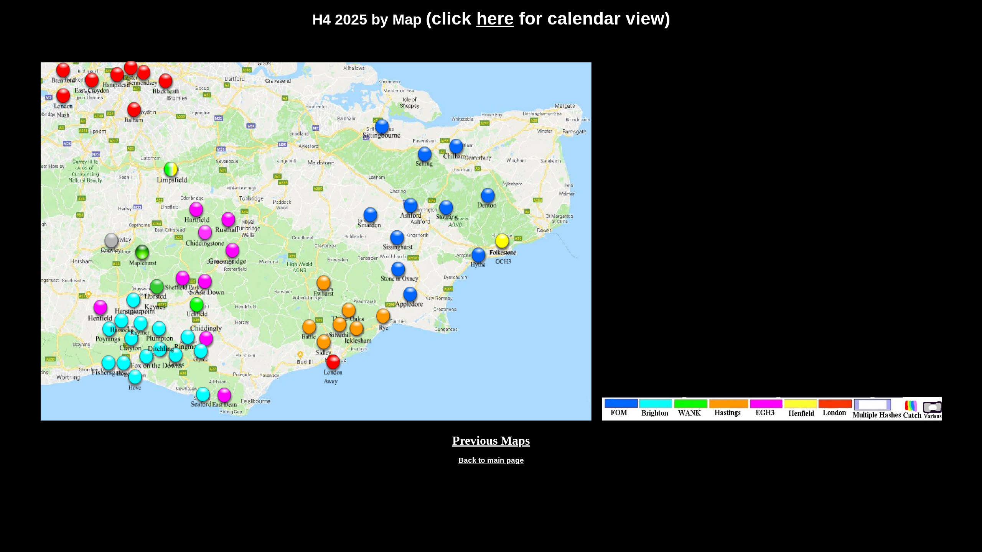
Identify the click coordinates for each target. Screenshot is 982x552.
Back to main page (491, 460)
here (495, 18)
